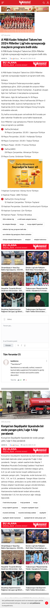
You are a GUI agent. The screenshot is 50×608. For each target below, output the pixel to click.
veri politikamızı (35, 603)
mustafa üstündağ (9, 513)
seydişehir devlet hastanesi (11, 518)
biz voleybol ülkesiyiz (9, 224)
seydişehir (43, 513)
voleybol (27, 239)
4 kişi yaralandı (25, 502)
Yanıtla (13, 380)
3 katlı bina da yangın (10, 502)
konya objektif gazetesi (35, 224)
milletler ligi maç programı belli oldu (14, 229)
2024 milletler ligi (8, 219)
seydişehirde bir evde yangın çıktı (35, 518)
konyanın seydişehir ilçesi (30, 508)
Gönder (8, 345)
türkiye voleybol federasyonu (12, 239)
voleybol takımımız (40, 239)
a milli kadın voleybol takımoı (27, 219)
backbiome (14, 361)
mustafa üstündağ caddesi (27, 513)
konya (22, 224)
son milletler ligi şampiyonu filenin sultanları (17, 234)
